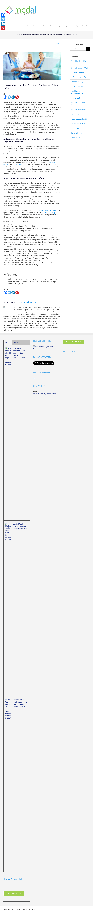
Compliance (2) (77, 82)
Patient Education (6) (79, 119)
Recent (17, 342)
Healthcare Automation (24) (77, 92)
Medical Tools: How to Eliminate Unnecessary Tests (20, 526)
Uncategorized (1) (78, 138)
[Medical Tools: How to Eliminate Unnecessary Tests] (8, 608)
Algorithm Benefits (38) (78, 62)
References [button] (10, 274)
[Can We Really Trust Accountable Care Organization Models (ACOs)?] (8, 784)
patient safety (50, 212)
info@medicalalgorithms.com (44, 394)
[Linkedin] (13, 97)
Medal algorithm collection (45, 210)
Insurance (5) (76, 98)
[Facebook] (5, 97)
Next (57, 43)
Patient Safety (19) (78, 124)
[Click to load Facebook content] (34, 378)
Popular (7, 342)
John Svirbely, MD (29, 302)
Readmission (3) (79, 77)
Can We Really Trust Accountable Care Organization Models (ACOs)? (20, 703)
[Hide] (2, 32)
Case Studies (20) (79, 72)
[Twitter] (9, 97)
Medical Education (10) (78, 104)
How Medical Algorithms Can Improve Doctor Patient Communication (19, 353)
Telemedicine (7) (77, 133)
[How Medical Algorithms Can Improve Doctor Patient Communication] (8, 432)
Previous (49, 43)
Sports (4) (75, 128)
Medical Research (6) (79, 110)
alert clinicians (17, 164)
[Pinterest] (17, 97)
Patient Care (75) (77, 114)
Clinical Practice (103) (79, 68)
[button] (31, 107)
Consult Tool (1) (77, 86)
